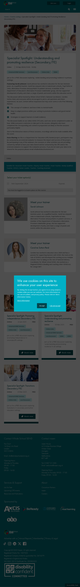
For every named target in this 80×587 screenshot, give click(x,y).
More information (23, 301)
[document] (40, 291)
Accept (41, 305)
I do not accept (55, 305)
